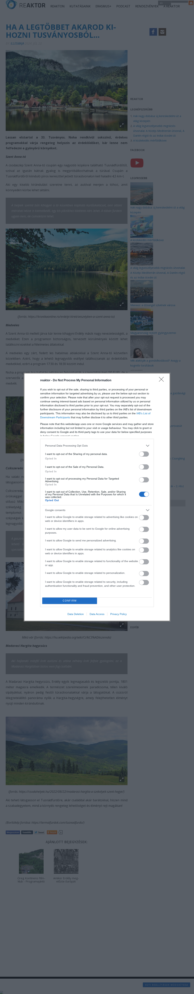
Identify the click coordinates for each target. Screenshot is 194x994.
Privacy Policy (118, 614)
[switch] (144, 454)
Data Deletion (75, 614)
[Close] (162, 380)
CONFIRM (70, 600)
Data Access (97, 614)
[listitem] (97, 446)
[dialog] (97, 497)
